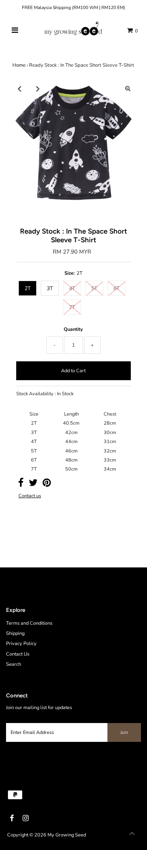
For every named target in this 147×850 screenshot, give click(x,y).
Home (19, 65)
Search (13, 664)
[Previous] (19, 88)
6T (116, 288)
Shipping (15, 633)
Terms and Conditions (29, 623)
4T (72, 288)
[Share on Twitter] (33, 484)
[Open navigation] (15, 30)
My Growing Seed (66, 835)
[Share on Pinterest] (47, 484)
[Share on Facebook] (21, 484)
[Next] (37, 88)
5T (94, 288)
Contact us (29, 496)
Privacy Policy (21, 643)
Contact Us (17, 654)
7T (72, 307)
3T (50, 288)
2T (27, 288)
